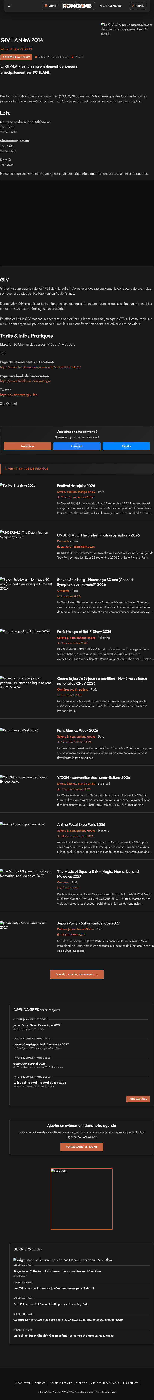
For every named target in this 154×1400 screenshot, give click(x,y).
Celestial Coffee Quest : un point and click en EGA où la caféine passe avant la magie (68, 1320)
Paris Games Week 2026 (77, 730)
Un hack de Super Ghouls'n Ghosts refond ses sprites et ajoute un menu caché (63, 1336)
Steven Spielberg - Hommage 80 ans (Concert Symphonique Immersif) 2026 (95, 582)
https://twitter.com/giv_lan (18, 394)
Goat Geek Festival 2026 (29, 1064)
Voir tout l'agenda (112, 5)
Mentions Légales (61, 1383)
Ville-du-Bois (45, 57)
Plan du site (130, 1383)
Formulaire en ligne (82, 1147)
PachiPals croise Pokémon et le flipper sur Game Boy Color (51, 1304)
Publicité (81, 1383)
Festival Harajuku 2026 (76, 485)
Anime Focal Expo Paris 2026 (81, 824)
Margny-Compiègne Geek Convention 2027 (41, 1044)
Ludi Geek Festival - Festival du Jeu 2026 (39, 1083)
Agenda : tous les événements (77, 974)
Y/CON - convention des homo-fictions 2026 (93, 777)
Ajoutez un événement (105, 1383)
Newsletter (23, 1383)
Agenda (105, 1392)
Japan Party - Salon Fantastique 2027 (88, 923)
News (114, 1392)
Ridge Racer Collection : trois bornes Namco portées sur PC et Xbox (57, 1271)
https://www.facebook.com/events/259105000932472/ (40, 367)
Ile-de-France (61, 57)
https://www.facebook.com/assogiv (25, 381)
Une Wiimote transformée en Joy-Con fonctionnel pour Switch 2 (53, 1288)
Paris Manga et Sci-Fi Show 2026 (84, 631)
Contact (40, 1383)
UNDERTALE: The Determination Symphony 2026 (98, 535)
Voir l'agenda (138, 1099)
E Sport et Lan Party (16, 57)
